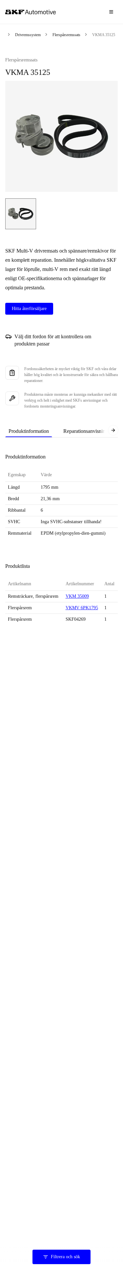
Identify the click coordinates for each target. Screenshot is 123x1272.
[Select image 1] (20, 213)
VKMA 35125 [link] (103, 35)
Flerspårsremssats (66, 35)
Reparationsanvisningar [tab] (87, 431)
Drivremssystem (28, 35)
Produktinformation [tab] (29, 431)
